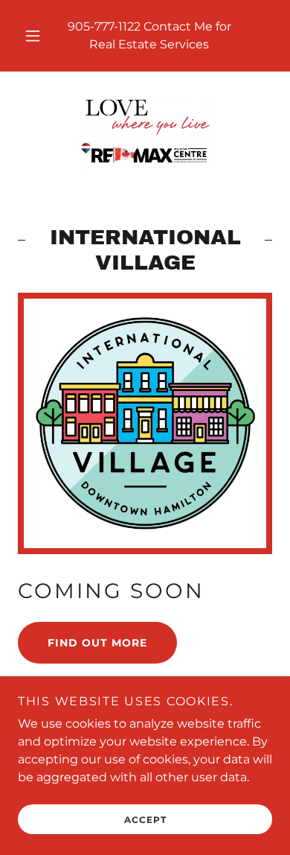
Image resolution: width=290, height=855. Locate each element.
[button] (33, 36)
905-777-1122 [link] (104, 26)
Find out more (97, 642)
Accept (145, 819)
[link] (145, 136)
